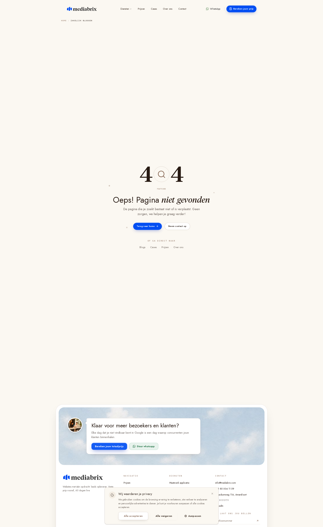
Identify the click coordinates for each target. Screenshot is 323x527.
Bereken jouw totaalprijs (109, 446)
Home (64, 21)
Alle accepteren (133, 516)
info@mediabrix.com (225, 482)
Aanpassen (194, 516)
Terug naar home (146, 226)
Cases (154, 9)
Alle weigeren (164, 516)
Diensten (125, 9)
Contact (182, 9)
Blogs (142, 247)
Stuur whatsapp (146, 446)
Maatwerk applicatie (179, 482)
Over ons (167, 9)
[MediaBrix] (83, 477)
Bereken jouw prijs (243, 8)
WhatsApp (215, 9)
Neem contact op (177, 226)
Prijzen (141, 9)
